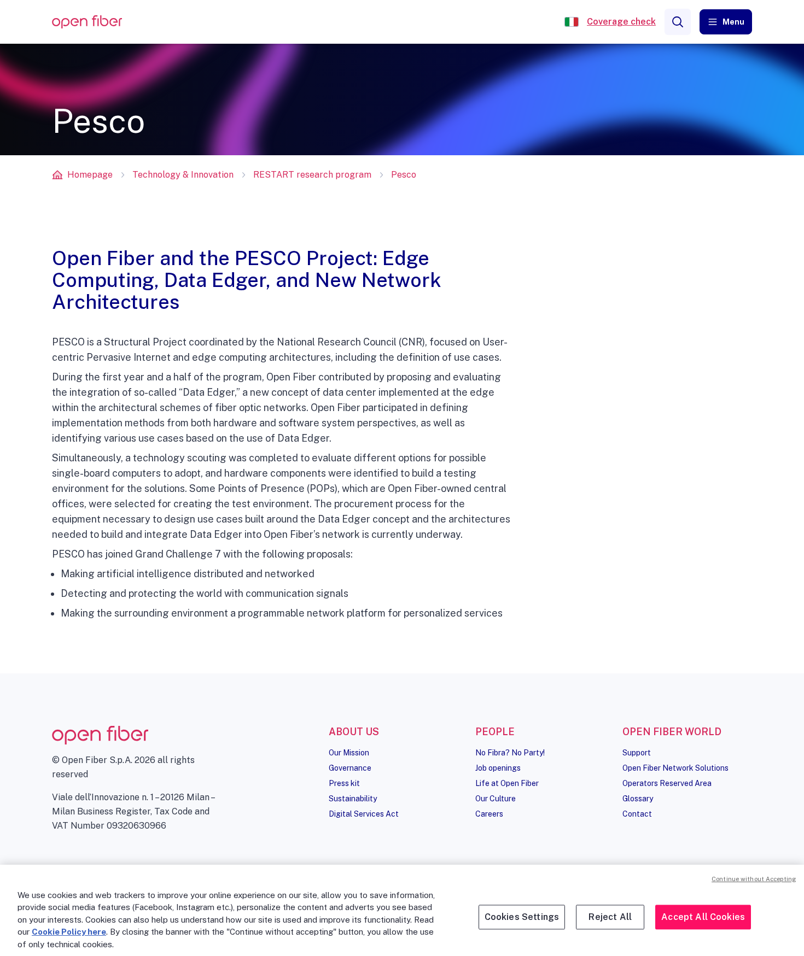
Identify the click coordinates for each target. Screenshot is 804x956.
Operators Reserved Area (667, 783)
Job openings (498, 768)
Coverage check (621, 21)
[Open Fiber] (571, 21)
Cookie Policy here (69, 931)
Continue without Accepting (754, 879)
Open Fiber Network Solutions (675, 768)
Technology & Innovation (183, 174)
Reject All (610, 917)
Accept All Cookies (703, 917)
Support (636, 752)
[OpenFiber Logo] (87, 22)
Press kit (344, 783)
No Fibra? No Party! (510, 752)
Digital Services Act (364, 814)
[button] (726, 21)
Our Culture (495, 798)
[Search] (678, 22)
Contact (637, 814)
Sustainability (353, 798)
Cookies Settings (522, 917)
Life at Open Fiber (507, 783)
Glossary (637, 798)
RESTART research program (312, 174)
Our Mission (349, 752)
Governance (350, 768)
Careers (489, 814)
